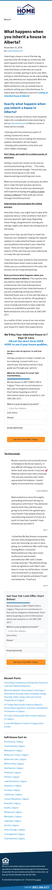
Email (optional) (14, 427)
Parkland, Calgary (12, 772)
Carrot (38, 879)
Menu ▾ (7, 19)
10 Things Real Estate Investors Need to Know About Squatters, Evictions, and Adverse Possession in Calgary (26, 708)
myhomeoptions (15, 50)
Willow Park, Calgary (14, 763)
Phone (11, 417)
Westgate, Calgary (13, 816)
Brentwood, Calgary (13, 741)
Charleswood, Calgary (14, 746)
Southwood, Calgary (13, 768)
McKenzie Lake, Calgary (15, 759)
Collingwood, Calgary (14, 834)
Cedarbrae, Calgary (13, 794)
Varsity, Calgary (11, 825)
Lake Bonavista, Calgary (15, 781)
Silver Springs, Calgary (14, 829)
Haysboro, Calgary (12, 785)
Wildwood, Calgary (13, 812)
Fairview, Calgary (12, 790)
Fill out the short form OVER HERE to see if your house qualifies (25, 343)
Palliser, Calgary (11, 776)
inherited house (18, 123)
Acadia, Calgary (11, 807)
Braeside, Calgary (12, 803)
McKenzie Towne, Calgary (16, 754)
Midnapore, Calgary (13, 750)
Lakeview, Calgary (12, 820)
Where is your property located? (23, 404)
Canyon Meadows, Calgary (16, 798)
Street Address (12, 413)
